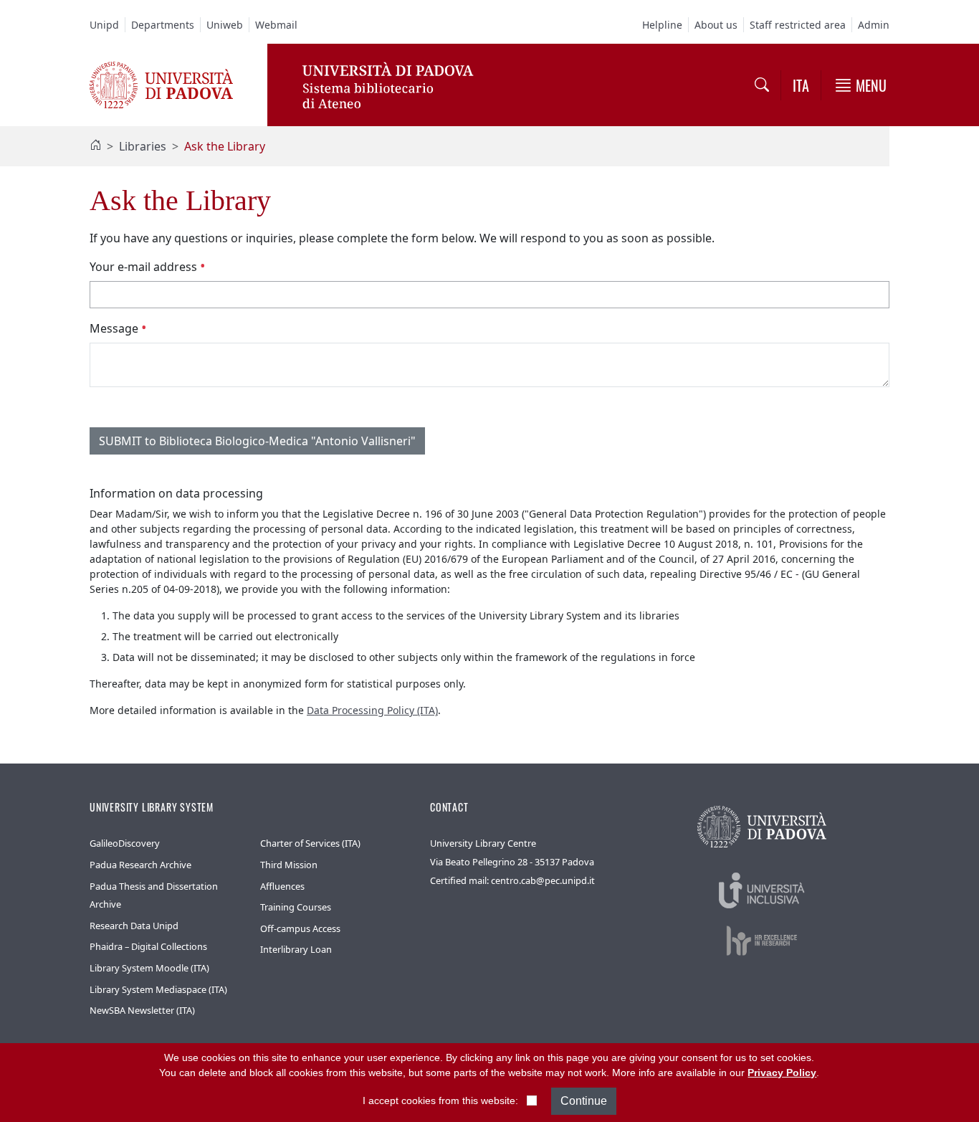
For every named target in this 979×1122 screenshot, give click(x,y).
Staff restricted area (798, 25)
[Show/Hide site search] (761, 85)
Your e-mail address (145, 267)
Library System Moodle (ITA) (149, 967)
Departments (162, 25)
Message (115, 328)
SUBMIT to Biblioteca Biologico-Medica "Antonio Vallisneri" (257, 441)
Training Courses (295, 906)
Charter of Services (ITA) (310, 843)
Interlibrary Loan (296, 949)
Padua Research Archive (140, 864)
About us (715, 25)
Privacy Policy (782, 1072)
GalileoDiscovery (125, 843)
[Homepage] (95, 146)
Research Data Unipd (134, 925)
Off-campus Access (300, 928)
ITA (801, 85)
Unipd (104, 25)
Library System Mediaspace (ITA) (158, 989)
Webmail (276, 25)
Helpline (662, 25)
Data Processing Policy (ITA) (372, 710)
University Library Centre (483, 843)
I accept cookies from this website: (440, 1100)
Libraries (142, 146)
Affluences (282, 886)
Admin (873, 25)
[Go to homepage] (161, 84)
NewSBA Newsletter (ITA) (142, 1010)
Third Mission (288, 864)
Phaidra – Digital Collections (148, 946)
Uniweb (224, 25)
